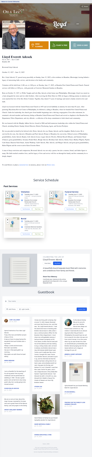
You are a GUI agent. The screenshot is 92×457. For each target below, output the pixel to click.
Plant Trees (38, 209)
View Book (47, 263)
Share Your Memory (80, 280)
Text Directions (26, 209)
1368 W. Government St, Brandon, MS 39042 (32, 204)
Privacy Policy (41, 449)
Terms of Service (51, 449)
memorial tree (23, 165)
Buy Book (57, 263)
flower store (51, 165)
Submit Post (81, 309)
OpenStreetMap (48, 452)
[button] (12, 196)
